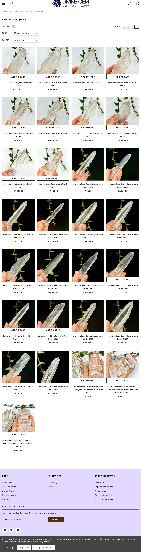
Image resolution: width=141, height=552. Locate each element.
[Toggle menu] (3, 3)
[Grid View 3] (132, 27)
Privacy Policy (100, 491)
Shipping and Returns (104, 487)
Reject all (24, 547)
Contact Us (99, 482)
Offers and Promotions (104, 499)
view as (117, 27)
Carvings (6, 499)
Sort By (5, 40)
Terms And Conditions (104, 495)
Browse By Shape (9, 491)
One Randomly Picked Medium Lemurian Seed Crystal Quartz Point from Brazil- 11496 (123, 390)
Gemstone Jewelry (9, 495)
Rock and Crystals (9, 487)
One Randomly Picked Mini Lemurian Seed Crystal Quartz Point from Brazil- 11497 (88, 390)
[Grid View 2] (128, 27)
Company (52, 482)
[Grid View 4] (136, 27)
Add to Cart (18, 77)
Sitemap (52, 487)
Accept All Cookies (43, 547)
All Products (7, 482)
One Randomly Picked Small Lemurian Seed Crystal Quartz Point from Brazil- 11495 (18, 443)
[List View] (124, 27)
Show (4, 33)
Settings (9, 547)
